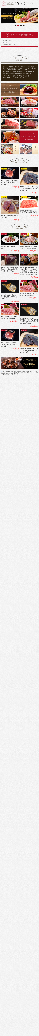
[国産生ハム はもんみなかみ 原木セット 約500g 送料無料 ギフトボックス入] (10, 260)
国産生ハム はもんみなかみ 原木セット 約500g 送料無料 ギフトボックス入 (9, 269)
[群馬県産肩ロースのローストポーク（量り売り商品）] (29, 239)
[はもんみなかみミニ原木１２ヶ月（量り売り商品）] (10, 309)
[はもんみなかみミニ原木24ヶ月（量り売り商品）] (29, 286)
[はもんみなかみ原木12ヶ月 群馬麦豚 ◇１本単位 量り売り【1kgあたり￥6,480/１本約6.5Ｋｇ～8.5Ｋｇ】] (29, 309)
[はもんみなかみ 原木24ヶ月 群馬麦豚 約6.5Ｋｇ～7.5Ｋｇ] (10, 286)
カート (31, 4)
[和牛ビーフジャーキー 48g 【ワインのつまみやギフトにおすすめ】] (29, 176)
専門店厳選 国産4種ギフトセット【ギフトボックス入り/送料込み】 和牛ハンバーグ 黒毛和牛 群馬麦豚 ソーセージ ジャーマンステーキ (29, 271)
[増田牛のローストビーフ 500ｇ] (10, 239)
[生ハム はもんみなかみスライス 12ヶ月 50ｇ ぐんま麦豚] (10, 173)
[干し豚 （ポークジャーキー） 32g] (10, 205)
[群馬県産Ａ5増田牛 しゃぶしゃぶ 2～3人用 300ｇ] (29, 202)
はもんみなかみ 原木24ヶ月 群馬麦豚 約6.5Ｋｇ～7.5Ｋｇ (9, 296)
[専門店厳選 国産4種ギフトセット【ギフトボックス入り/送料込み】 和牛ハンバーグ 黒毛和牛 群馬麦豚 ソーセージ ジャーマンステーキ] (29, 260)
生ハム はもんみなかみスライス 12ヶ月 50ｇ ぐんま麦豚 (9, 182)
